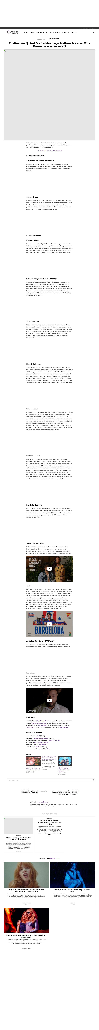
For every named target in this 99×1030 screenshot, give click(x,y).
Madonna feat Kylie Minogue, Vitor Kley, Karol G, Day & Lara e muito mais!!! (26, 936)
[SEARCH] (94, 32)
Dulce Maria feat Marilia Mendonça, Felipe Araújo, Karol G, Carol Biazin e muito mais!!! (33, 768)
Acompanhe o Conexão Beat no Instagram (49, 150)
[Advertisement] (26, 3)
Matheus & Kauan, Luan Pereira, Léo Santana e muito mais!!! (18, 838)
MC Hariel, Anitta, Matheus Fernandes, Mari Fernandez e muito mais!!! (49, 822)
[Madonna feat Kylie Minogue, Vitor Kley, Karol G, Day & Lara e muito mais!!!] (26, 920)
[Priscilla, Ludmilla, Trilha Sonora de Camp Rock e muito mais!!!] (72, 875)
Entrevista (65, 32)
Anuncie (92, 28)
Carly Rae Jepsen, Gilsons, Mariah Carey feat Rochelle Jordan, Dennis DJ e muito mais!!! (26, 890)
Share (6, 51)
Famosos (73, 32)
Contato (88, 28)
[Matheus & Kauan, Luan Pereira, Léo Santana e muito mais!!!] (18, 826)
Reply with (93, 780)
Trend (26, 32)
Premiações (56, 32)
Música (32, 32)
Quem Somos (82, 28)
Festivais (48, 32)
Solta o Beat (40, 32)
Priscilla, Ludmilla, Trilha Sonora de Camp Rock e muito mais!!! (72, 890)
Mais (29, 848)
